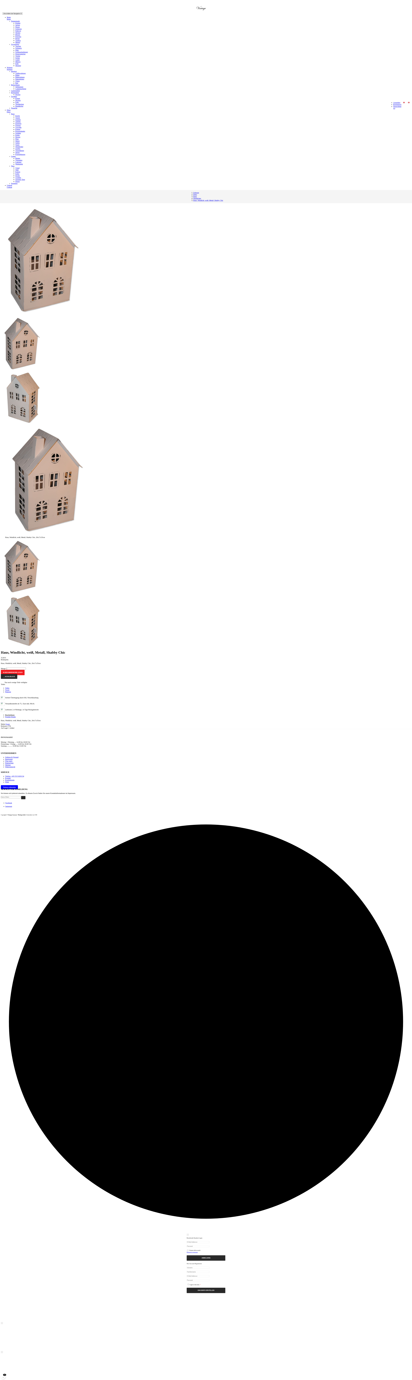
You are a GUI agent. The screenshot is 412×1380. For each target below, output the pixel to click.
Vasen (17, 145)
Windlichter (19, 147)
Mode (9, 19)
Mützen (17, 62)
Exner (8, 724)
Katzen (17, 172)
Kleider (17, 23)
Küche (17, 116)
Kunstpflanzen (20, 154)
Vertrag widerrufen (9, 787)
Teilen (7, 688)
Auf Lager (4, 728)
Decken (18, 100)
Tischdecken (19, 104)
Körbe (17, 135)
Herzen (17, 137)
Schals (17, 58)
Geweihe (18, 127)
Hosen (17, 27)
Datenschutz (9, 763)
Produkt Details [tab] (10, 717)
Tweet (7, 690)
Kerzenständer (20, 131)
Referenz (4, 726)
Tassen (17, 118)
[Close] (188, 1235)
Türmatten (18, 160)
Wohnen (9, 69)
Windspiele (19, 164)
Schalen (18, 120)
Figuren (18, 125)
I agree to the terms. (195, 1284)
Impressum (9, 759)
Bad (16, 83)
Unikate (9, 187)
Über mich (8, 761)
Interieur (14, 71)
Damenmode (15, 21)
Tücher (17, 56)
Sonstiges (14, 183)
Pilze (17, 139)
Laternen (18, 162)
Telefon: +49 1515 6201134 (14, 776)
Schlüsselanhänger (21, 52)
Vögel (17, 168)
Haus (13, 114)
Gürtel (17, 60)
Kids (17, 64)
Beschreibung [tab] (9, 715)
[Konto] (395, 95)
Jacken (17, 25)
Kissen (17, 98)
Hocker (17, 95)
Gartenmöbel (15, 91)
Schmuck (18, 48)
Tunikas (18, 40)
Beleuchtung (15, 85)
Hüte (17, 50)
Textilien (14, 96)
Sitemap (8, 765)
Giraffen (18, 178)
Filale (7, 782)
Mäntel (17, 42)
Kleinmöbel (15, 93)
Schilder (18, 133)
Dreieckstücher (20, 54)
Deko (9, 112)
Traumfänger (19, 151)
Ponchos (18, 37)
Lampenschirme (20, 89)
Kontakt (8, 778)
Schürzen (18, 29)
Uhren (17, 81)
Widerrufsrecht (10, 767)
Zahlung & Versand (11, 757)
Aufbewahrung (20, 73)
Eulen (17, 174)
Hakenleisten (19, 79)
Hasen (17, 181)
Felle (17, 102)
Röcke (17, 38)
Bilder (17, 75)
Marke (3, 724)
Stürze (17, 141)
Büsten (17, 158)
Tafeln (17, 143)
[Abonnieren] (23, 797)
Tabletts (18, 122)
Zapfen (17, 149)
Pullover (18, 31)
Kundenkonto (9, 780)
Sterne (17, 152)
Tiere (12, 166)
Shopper (18, 66)
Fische (17, 176)
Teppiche (14, 108)
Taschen (18, 46)
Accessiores (15, 44)
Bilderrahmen (20, 77)
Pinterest (8, 692)
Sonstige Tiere (20, 179)
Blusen (17, 35)
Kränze (17, 129)
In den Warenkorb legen (12, 672)
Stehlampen (19, 87)
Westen (17, 33)
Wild (17, 170)
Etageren (18, 123)
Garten (13, 156)
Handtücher (19, 106)
